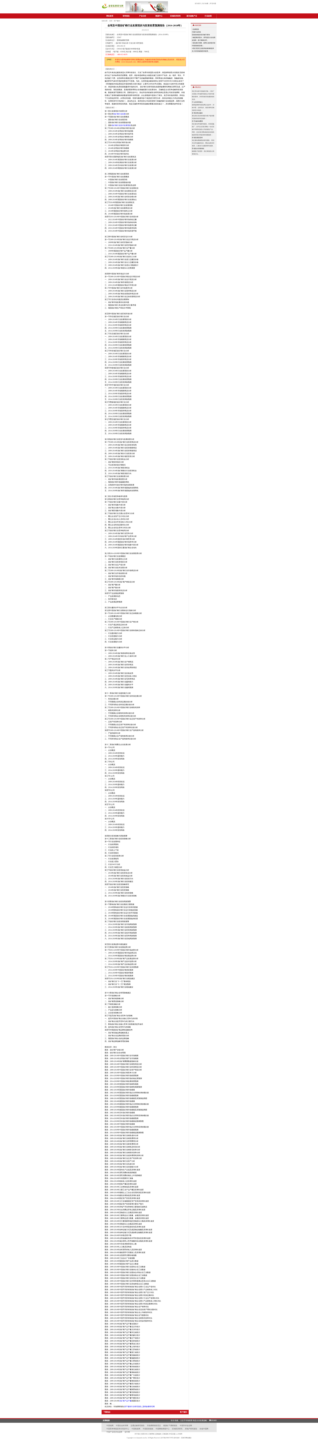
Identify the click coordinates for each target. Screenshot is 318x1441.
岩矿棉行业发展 (119, 114)
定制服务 (158, 1434)
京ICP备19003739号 (167, 1438)
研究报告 (126, 16)
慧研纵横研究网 (148, 1407)
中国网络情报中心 (163, 1429)
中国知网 (109, 1425)
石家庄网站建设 (186, 1438)
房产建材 (117, 21)
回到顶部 (214, 1420)
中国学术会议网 (186, 1425)
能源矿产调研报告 (170, 1425)
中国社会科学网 (122, 1425)
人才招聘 (179, 1434)
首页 (110, 21)
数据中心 (159, 16)
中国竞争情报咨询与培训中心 (117, 1429)
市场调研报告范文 (154, 1425)
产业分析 (142, 16)
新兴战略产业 (192, 16)
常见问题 (213, 3)
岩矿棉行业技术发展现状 (121, 125)
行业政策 (208, 16)
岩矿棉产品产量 (125, 1401)
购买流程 (198, 25)
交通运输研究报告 (137, 1425)
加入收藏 (205, 3)
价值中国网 (204, 1429)
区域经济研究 (175, 16)
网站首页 (109, 16)
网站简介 (198, 87)
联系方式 (144, 1434)
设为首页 (198, 3)
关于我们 (137, 1434)
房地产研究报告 (191, 1429)
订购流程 (165, 1434)
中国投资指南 (148, 1429)
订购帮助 (151, 1434)
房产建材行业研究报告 (133, 1407)
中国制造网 (136, 1429)
